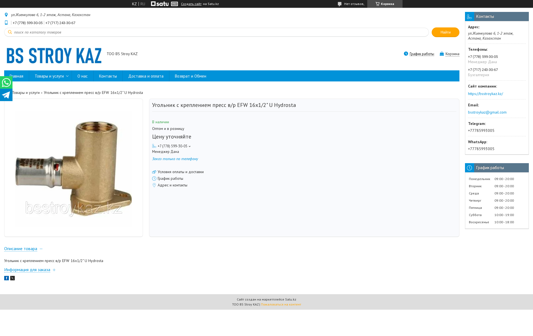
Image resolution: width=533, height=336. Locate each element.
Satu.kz (290, 299)
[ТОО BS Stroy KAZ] (52, 54)
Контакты (108, 76)
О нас (82, 76)
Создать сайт (191, 4)
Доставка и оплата (146, 76)
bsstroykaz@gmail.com (487, 112)
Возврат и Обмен (190, 76)
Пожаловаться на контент (281, 304)
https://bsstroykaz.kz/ (485, 93)
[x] (12, 278)
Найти (446, 32)
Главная (16, 76)
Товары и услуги (49, 76)
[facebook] (6, 278)
